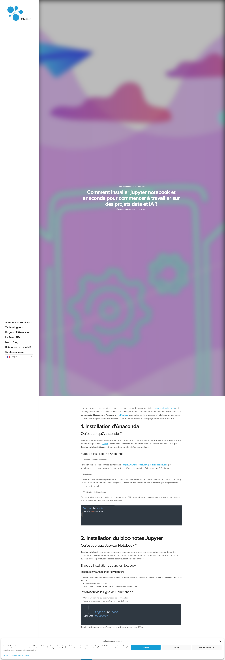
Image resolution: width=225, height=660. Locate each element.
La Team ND (12, 337)
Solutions (140, 187)
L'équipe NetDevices (123, 209)
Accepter (145, 647)
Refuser (176, 647)
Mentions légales (24, 655)
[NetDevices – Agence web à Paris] (19, 13)
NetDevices (122, 415)
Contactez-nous (14, 352)
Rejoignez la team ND (18, 347)
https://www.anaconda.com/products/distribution (145, 464)
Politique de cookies (10, 655)
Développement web (127, 187)
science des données (165, 408)
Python (105, 443)
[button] (220, 641)
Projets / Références (17, 332)
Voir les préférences (207, 647)
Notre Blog (11, 342)
